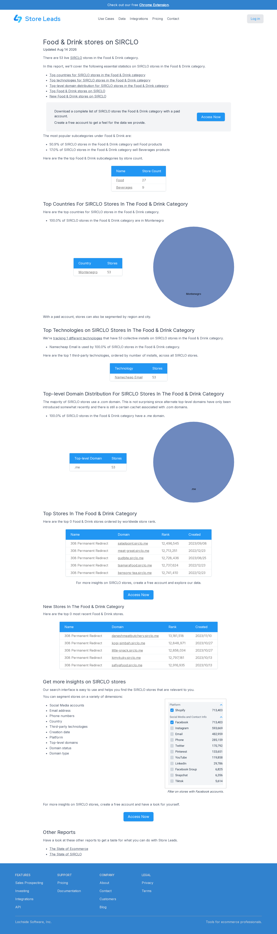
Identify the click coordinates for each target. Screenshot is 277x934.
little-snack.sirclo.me (127, 650)
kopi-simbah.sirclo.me (128, 643)
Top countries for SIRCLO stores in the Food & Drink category (97, 75)
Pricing (157, 19)
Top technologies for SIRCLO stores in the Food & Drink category (99, 80)
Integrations (139, 19)
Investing (22, 891)
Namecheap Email (129, 377)
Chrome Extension (154, 5)
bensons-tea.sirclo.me (135, 573)
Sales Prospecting (29, 883)
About (104, 883)
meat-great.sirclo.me (133, 551)
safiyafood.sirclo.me (127, 665)
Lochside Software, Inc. (33, 922)
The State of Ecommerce (68, 849)
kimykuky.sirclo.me (126, 658)
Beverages (124, 187)
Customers (108, 899)
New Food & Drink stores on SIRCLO (77, 96)
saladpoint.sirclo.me (133, 543)
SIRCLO (76, 58)
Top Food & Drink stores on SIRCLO (77, 91)
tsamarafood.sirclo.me (135, 565)
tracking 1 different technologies (77, 338)
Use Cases (106, 19)
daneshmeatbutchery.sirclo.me (135, 636)
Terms (146, 891)
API (18, 907)
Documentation (69, 891)
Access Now (211, 117)
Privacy (147, 883)
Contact (173, 19)
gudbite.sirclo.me (131, 558)
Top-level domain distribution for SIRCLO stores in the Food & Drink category (109, 86)
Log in (255, 19)
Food (120, 180)
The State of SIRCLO (65, 854)
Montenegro (88, 272)
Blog (103, 907)
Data (122, 19)
